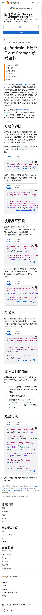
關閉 (21, 27)
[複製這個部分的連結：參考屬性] (20, 313)
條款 (3, 605)
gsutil (28, 405)
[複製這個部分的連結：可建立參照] (24, 126)
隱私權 (9, 605)
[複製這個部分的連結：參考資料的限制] (30, 371)
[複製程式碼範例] (36, 162)
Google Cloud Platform (9, 592)
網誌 (3, 531)
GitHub (4, 522)
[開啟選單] (3, 2)
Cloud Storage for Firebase (16, 42)
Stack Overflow (7, 554)
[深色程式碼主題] (32, 162)
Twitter (4, 538)
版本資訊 (5, 561)
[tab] (8, 157)
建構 (29, 42)
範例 (3, 515)
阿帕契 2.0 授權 (23, 488)
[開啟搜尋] (28, 2)
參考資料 (5, 511)
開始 (21, 32)
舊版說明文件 (6, 568)
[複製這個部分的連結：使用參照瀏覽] (27, 221)
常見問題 (5, 565)
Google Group (7, 558)
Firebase (7, 40)
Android (4, 582)
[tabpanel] (21, 166)
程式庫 (4, 518)
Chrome (4, 586)
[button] (8, 157)
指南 (3, 508)
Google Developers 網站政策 (12, 490)
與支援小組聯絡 (7, 551)
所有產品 (5, 596)
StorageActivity (24, 168)
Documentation (18, 40)
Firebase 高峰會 (7, 535)
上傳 (28, 478)
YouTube (4, 542)
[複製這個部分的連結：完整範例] (20, 416)
